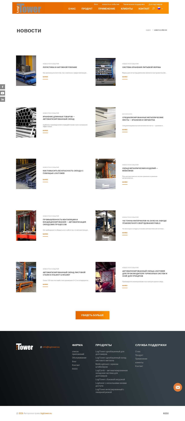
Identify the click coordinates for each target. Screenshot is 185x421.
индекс (148, 30)
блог (96, 4)
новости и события (110, 4)
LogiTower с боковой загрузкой (110, 379)
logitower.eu (46, 413)
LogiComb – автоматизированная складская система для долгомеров (112, 373)
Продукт (87, 8)
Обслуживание (79, 358)
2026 (21, 413)
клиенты (127, 8)
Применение (106, 8)
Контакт (144, 8)
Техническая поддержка (134, 4)
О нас (72, 8)
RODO (75, 369)
